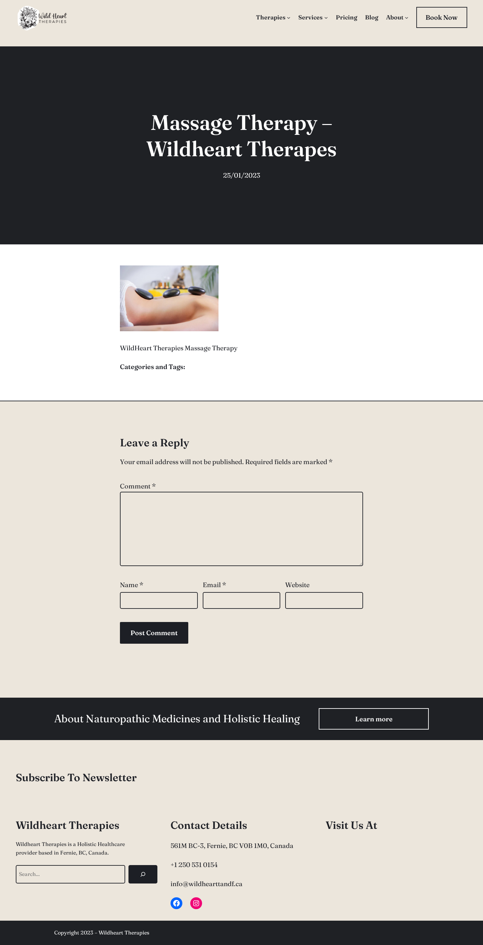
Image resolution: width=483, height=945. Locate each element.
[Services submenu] (326, 17)
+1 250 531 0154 (194, 864)
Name (131, 585)
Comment (138, 486)
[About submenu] (406, 17)
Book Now (442, 17)
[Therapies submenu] (288, 17)
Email (214, 585)
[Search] (142, 874)
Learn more (374, 719)
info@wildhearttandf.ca (206, 884)
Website (297, 585)
